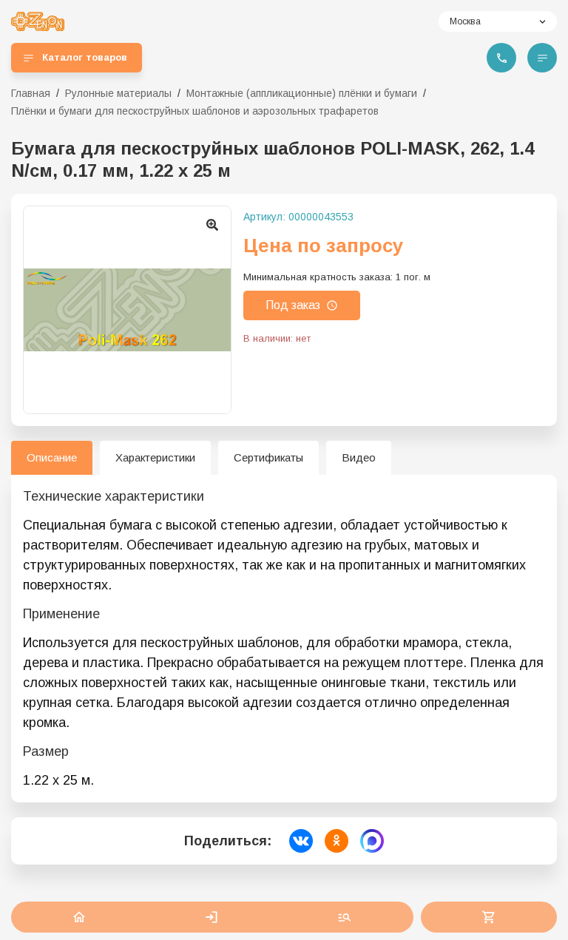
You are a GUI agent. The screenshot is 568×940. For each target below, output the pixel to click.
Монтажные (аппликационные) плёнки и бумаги (301, 93)
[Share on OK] (336, 841)
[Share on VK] (301, 841)
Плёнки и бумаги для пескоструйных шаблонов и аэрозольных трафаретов (195, 111)
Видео (359, 457)
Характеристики (155, 457)
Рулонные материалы (118, 93)
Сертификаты (268, 457)
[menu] (542, 57)
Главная (30, 93)
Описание (52, 457)
